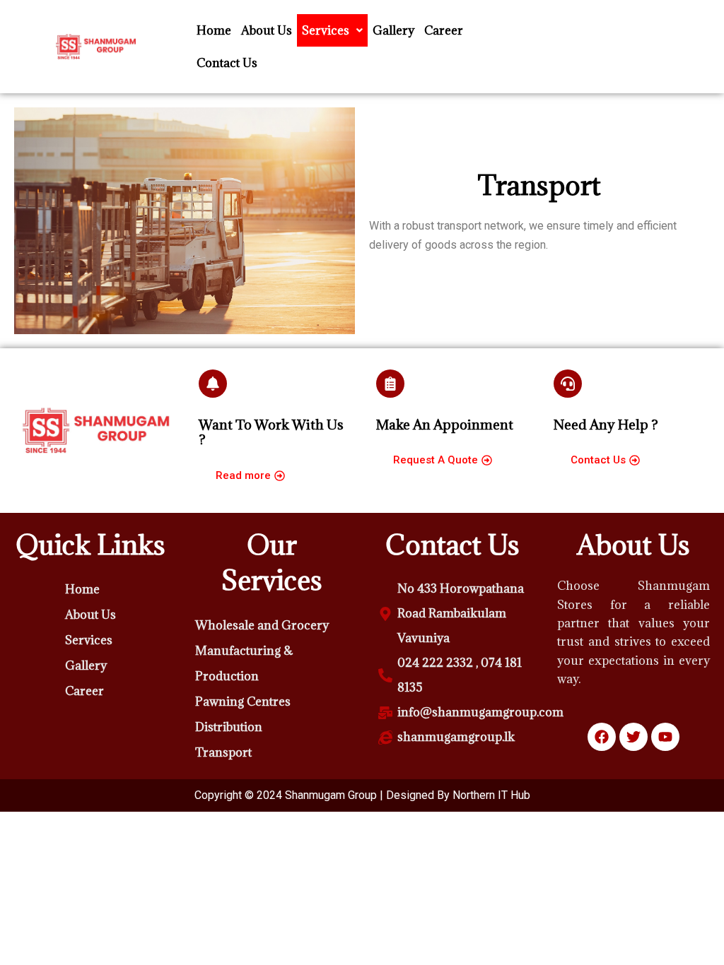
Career (443, 30)
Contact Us (227, 63)
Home (214, 30)
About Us (266, 30)
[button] (332, 30)
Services (325, 30)
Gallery (393, 30)
